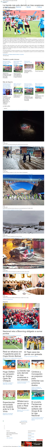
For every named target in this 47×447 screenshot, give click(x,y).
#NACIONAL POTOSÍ (7, 54)
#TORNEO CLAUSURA (19, 54)
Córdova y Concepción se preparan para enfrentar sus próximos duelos (37, 388)
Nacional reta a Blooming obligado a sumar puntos (12, 335)
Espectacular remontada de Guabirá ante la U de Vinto (8, 414)
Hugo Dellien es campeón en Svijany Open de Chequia (8, 383)
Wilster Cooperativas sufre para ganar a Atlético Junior (39, 85)
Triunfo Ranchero (38, 61)
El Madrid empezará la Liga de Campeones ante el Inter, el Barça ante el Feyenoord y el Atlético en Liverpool (7, 86)
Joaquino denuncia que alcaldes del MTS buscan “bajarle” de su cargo (15, 273)
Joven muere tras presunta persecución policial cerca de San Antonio (15, 110)
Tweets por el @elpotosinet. (8, 299)
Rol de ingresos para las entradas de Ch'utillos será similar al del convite (16, 238)
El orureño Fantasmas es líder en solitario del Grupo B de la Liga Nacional (38, 418)
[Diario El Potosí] (12, 1)
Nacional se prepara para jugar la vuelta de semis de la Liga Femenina (7, 63)
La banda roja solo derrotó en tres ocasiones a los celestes (23, 382)
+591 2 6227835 (9, 437)
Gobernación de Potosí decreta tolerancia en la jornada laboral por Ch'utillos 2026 (18, 174)
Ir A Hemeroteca (23, 12)
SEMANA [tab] (5, 108)
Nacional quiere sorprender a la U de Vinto (28, 62)
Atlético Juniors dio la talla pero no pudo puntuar (17, 85)
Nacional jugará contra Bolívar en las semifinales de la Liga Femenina (18, 63)
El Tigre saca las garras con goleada (31, 356)
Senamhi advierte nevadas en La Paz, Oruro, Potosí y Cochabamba (15, 146)
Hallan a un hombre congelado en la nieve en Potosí (12, 209)
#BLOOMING (13, 54)
